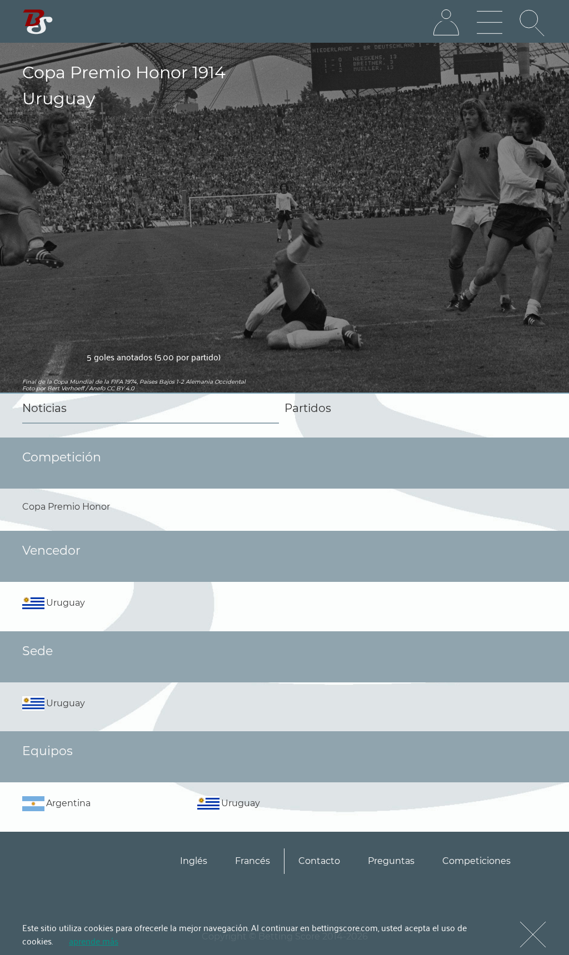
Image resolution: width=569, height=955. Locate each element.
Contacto (319, 861)
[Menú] (489, 22)
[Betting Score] (38, 22)
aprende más (93, 940)
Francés (252, 861)
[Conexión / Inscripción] (446, 22)
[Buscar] (533, 22)
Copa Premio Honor (66, 506)
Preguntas (391, 861)
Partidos (307, 408)
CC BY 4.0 (120, 388)
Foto (28, 388)
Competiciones (476, 861)
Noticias (44, 408)
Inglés (193, 861)
